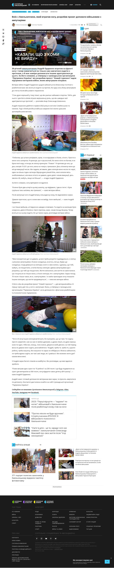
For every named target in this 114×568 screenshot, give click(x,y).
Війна (14, 514)
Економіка (39, 514)
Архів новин (16, 540)
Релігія (54, 526)
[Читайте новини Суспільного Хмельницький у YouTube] (46, 538)
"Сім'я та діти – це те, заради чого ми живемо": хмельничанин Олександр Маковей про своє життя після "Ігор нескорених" (49, 432)
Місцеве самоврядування (58, 522)
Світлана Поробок (37, 25)
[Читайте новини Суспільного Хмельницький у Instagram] (41, 538)
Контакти (15, 537)
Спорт (71, 5)
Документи (16, 552)
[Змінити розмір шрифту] (101, 25)
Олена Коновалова (21, 25)
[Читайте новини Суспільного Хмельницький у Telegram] (55, 538)
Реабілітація (36, 11)
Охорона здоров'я (58, 517)
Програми (15, 555)
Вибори (72, 514)
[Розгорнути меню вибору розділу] (29, 5)
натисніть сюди (58, 549)
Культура (78, 5)
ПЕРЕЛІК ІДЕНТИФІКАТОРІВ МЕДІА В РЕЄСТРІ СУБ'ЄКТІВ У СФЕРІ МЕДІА (21, 559)
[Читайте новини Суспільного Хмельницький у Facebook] (36, 538)
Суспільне (57, 547)
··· (85, 5)
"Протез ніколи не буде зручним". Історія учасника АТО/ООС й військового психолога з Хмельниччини (47, 417)
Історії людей (44, 11)
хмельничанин (29, 68)
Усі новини (35, 5)
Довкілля (38, 517)
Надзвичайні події (92, 514)
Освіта (54, 514)
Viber (66, 389)
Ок (107, 561)
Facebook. (35, 392)
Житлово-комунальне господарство (77, 518)
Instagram (23, 392)
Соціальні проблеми (93, 526)
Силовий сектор (75, 522)
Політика (38, 526)
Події (37, 511)
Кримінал (72, 511)
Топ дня (89, 529)
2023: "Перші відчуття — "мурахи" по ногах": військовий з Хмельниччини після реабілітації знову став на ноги (49, 404)
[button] (3, 29)
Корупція (55, 511)
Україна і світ (63, 5)
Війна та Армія (57, 529)
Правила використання (20, 546)
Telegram (59, 389)
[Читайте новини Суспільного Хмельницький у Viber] (50, 538)
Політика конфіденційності (21, 549)
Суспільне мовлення (19, 543)
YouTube (15, 392)
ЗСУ (29, 11)
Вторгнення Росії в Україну (49, 5)
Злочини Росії (53, 11)
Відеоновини (74, 529)
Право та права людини (40, 522)
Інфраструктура (91, 517)
